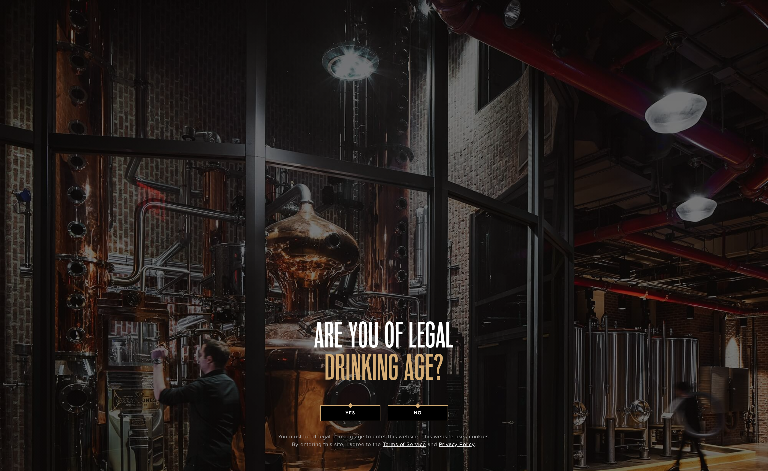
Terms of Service (404, 444)
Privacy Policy (457, 444)
